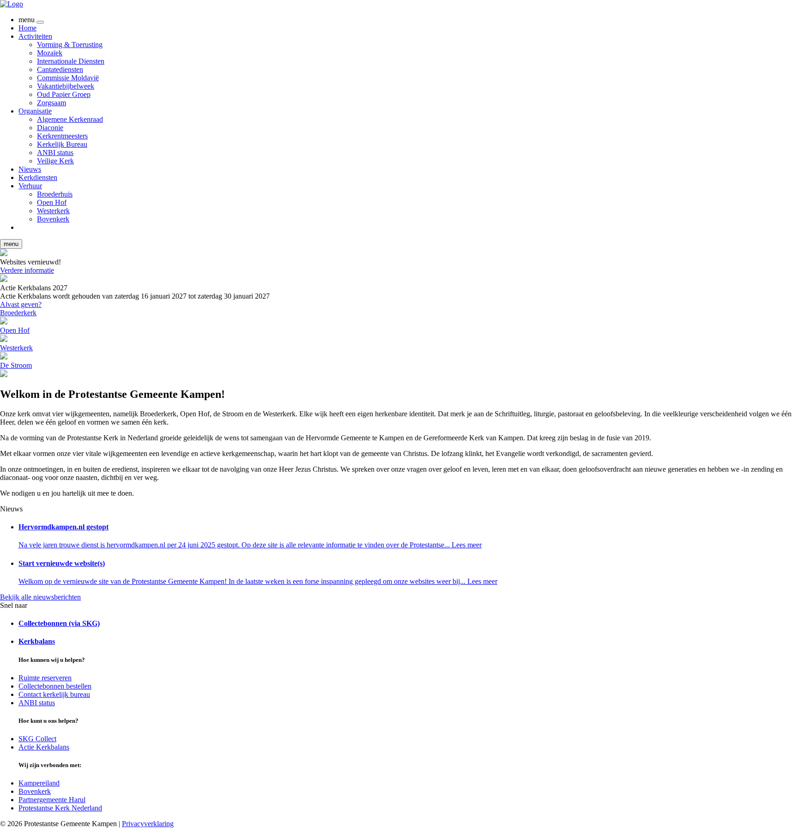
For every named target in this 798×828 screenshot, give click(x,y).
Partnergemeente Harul (51, 800)
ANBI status (55, 152)
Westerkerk (53, 211)
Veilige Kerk (55, 161)
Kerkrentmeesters (62, 136)
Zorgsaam (51, 103)
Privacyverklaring (148, 824)
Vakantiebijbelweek (65, 86)
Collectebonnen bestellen (54, 686)
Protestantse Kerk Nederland (60, 808)
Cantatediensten (60, 69)
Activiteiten (35, 36)
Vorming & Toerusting (70, 44)
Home (27, 28)
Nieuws (29, 169)
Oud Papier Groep (64, 94)
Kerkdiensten (37, 177)
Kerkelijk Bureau (62, 144)
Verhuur (30, 186)
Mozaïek (49, 53)
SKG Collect (37, 739)
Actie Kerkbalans (43, 747)
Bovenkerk (53, 219)
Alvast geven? (21, 304)
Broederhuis (55, 194)
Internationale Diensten (70, 61)
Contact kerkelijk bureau (54, 694)
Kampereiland (39, 783)
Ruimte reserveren (45, 678)
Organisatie (35, 111)
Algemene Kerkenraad (70, 119)
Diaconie (50, 128)
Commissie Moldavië (68, 78)
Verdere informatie (27, 270)
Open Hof (51, 202)
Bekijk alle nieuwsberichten (40, 597)
